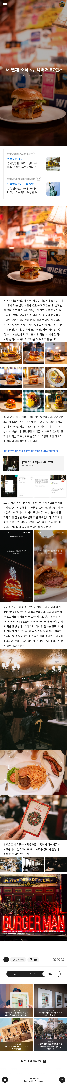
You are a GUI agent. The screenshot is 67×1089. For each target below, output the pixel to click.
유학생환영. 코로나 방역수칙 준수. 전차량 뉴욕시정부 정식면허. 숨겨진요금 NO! (23, 165)
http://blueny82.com (18, 153)
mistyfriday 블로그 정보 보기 (62, 4)
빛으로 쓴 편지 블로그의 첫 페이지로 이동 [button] (33, 4)
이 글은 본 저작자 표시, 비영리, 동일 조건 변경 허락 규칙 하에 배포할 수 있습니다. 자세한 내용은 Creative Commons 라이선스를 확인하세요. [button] (58, 959)
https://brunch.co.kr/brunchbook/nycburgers (30, 451)
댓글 (16, 973)
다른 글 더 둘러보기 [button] (31, 1061)
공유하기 (33, 973)
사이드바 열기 (5, 4)
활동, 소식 (43, 75)
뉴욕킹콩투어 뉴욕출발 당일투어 (22, 184)
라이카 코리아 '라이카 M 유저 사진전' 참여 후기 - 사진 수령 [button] (17, 1001)
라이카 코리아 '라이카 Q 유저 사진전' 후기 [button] (17, 1034)
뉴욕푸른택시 (15, 159)
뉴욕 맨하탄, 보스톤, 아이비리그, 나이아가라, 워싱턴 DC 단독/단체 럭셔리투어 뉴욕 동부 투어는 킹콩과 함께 (23, 190)
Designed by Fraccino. (33, 1081)
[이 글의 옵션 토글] (6, 959)
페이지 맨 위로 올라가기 (62, 1079)
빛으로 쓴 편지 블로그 (5, 1079)
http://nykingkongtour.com (21, 178)
